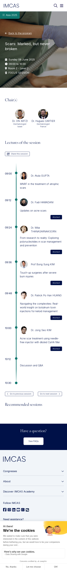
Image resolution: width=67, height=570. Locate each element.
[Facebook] (4, 509)
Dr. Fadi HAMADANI (42, 202)
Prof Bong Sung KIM (43, 264)
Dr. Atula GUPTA (40, 175)
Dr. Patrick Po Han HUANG (46, 295)
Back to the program (20, 33)
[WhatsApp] (22, 509)
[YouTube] (18, 509)
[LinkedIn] (13, 509)
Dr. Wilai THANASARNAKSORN (43, 229)
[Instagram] (9, 509)
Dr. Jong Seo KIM (41, 330)
